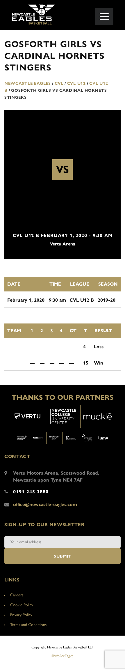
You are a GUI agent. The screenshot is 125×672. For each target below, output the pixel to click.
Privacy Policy (21, 614)
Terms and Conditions (28, 624)
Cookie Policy (21, 604)
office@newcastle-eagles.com (45, 504)
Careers (16, 595)
